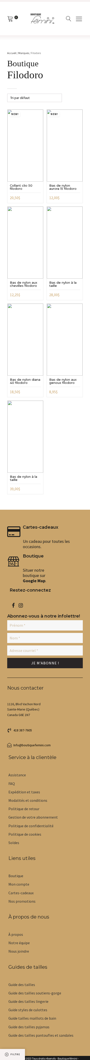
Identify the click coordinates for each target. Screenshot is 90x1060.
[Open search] (69, 19)
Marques (23, 53)
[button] (19, 730)
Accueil (11, 53)
